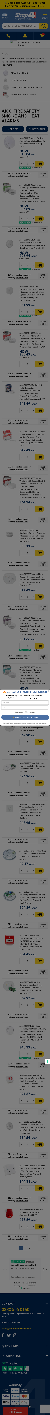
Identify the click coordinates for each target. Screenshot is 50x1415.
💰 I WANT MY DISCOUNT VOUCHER (25, 717)
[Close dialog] (48, 691)
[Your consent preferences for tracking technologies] (47, 1061)
